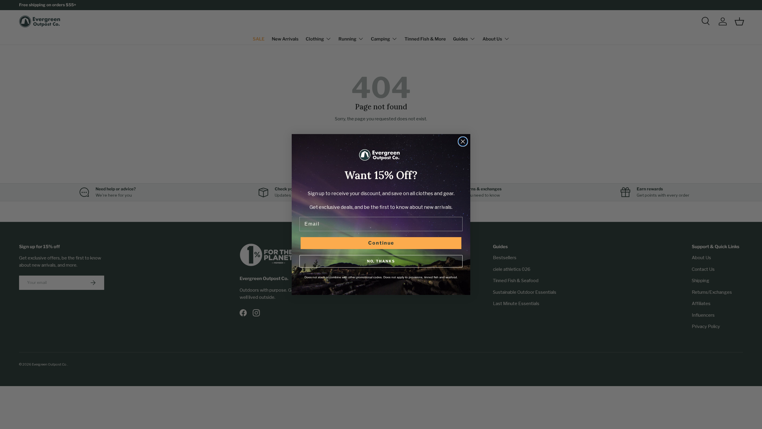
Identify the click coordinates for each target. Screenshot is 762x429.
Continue (381, 243)
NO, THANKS (381, 261)
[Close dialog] (462, 141)
